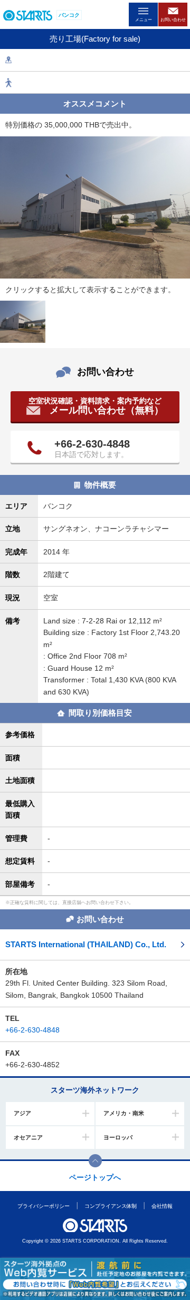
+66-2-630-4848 (92, 444)
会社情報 (162, 1206)
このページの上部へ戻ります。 (95, 1160)
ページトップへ (95, 1177)
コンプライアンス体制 (110, 1206)
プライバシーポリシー (43, 1206)
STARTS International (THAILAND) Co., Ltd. (85, 944)
